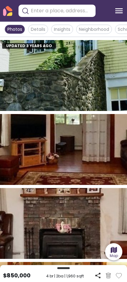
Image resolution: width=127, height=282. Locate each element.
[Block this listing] (108, 275)
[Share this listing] (98, 275)
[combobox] (61, 11)
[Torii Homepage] (7, 11)
